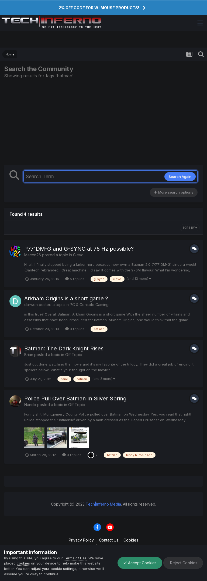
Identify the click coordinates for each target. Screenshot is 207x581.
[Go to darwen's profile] (15, 301)
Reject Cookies (183, 562)
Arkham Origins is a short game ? (66, 298)
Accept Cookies (142, 562)
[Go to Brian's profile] (15, 351)
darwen (31, 304)
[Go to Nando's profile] (15, 401)
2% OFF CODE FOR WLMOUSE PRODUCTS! (99, 7)
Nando (30, 404)
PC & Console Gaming (89, 304)
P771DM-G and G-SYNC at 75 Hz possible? (79, 248)
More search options (175, 192)
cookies (23, 563)
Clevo (78, 255)
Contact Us (108, 540)
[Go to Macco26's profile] (15, 251)
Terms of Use (75, 558)
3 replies (76, 329)
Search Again (180, 176)
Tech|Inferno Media (103, 504)
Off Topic (73, 354)
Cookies (130, 540)
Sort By (188, 227)
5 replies (76, 279)
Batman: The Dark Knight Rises (64, 348)
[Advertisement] (103, 122)
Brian (28, 354)
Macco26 (32, 255)
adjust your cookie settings (53, 568)
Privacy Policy (81, 540)
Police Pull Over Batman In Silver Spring (75, 398)
